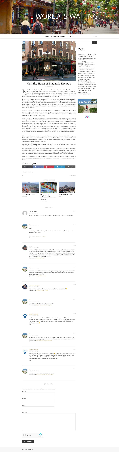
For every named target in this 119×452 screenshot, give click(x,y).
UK (32, 172)
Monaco (88, 73)
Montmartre (81, 75)
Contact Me (70, 36)
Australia (92, 54)
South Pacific (81, 86)
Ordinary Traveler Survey (42, 290)
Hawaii (83, 69)
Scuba (89, 83)
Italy (87, 71)
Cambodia (89, 58)
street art (90, 86)
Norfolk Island (81, 77)
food (29, 172)
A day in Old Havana (41, 276)
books (84, 58)
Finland (79, 66)
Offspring (86, 77)
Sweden (94, 86)
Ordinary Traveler (34, 285)
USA (90, 90)
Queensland (82, 81)
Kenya (89, 71)
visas (86, 92)
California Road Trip (40, 237)
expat (87, 64)
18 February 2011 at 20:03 (33, 335)
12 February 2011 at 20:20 (33, 268)
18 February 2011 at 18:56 (33, 315)
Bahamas (81, 56)
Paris (89, 77)
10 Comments (72, 175)
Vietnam (80, 92)
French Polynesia (82, 68)
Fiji (93, 64)
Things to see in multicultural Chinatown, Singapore (47, 197)
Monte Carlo (92, 73)
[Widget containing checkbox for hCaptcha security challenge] (32, 435)
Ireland (79, 71)
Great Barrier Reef (90, 68)
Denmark (79, 62)
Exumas (91, 64)
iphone (92, 69)
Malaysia (80, 73)
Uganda (79, 90)
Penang (93, 77)
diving (84, 62)
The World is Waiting (59, 16)
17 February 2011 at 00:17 (33, 286)
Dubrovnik (88, 62)
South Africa (93, 84)
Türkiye (92, 88)
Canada (94, 58)
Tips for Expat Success (28, 194)
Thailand (80, 88)
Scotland (85, 83)
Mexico (85, 73)
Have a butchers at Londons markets (44, 374)
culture (91, 60)
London (93, 71)
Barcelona (80, 58)
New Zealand (92, 75)
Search (94, 42)
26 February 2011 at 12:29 (33, 370)
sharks (93, 83)
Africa (79, 54)
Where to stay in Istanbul (66, 194)
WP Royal (31, 449)
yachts (89, 94)
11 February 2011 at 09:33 (33, 213)
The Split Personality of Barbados (44, 305)
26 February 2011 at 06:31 (33, 351)
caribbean (80, 60)
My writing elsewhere (58, 36)
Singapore (81, 84)
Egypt (92, 62)
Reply (74, 211)
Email (24, 398)
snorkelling (87, 84)
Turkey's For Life (33, 314)
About (47, 36)
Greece (80, 69)
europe (24, 172)
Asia (85, 54)
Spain (86, 86)
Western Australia (83, 94)
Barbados (89, 56)
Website (24, 405)
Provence (87, 79)
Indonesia (88, 69)
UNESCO (86, 90)
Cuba (88, 60)
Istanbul (83, 71)
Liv (24, 175)
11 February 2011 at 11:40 (33, 225)
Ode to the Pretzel (40, 258)
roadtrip (89, 81)
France (87, 66)
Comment (24, 412)
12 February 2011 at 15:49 (33, 247)
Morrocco (87, 75)
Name (24, 391)
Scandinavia (80, 83)
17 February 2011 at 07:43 (33, 301)
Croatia (85, 60)
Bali (85, 56)
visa (84, 92)
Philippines (80, 79)
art (83, 55)
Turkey (86, 88)
